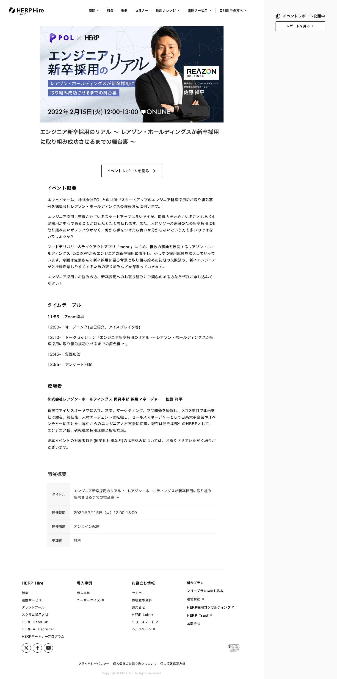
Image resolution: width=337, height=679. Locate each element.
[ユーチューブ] (48, 648)
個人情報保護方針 (172, 664)
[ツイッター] (26, 648)
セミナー (142, 10)
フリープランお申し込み (205, 591)
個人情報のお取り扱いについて (135, 664)
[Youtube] (37, 648)
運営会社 (193, 599)
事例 (124, 10)
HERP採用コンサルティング (209, 607)
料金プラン (195, 583)
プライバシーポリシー (94, 664)
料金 (110, 10)
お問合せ (193, 623)
